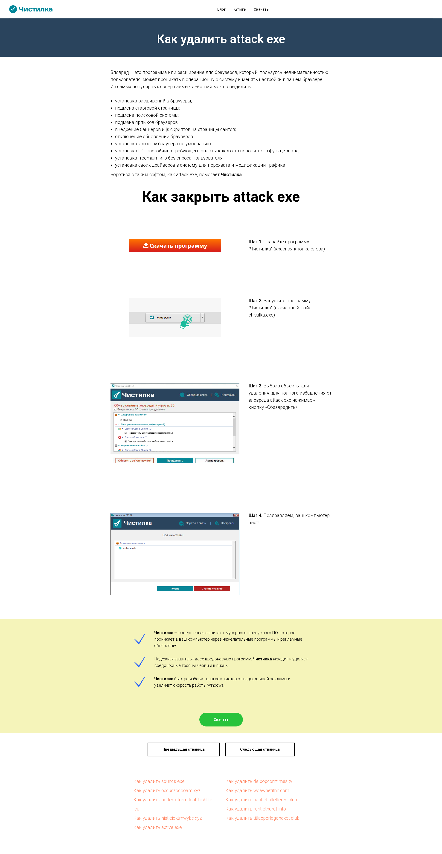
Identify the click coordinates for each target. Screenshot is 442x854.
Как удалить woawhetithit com (257, 790)
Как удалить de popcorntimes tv (259, 781)
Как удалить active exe (158, 827)
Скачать (261, 9)
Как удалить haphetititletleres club (261, 799)
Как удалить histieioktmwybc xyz (168, 818)
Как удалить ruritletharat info (256, 809)
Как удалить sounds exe (159, 781)
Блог (221, 9)
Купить (239, 9)
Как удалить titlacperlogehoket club (263, 818)
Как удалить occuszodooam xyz (167, 790)
